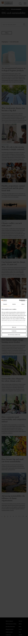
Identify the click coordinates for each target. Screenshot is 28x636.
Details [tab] (14, 304)
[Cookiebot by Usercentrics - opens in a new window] (20, 300)
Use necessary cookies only (14, 334)
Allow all (14, 327)
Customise (14, 331)
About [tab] (23, 304)
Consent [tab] (5, 304)
